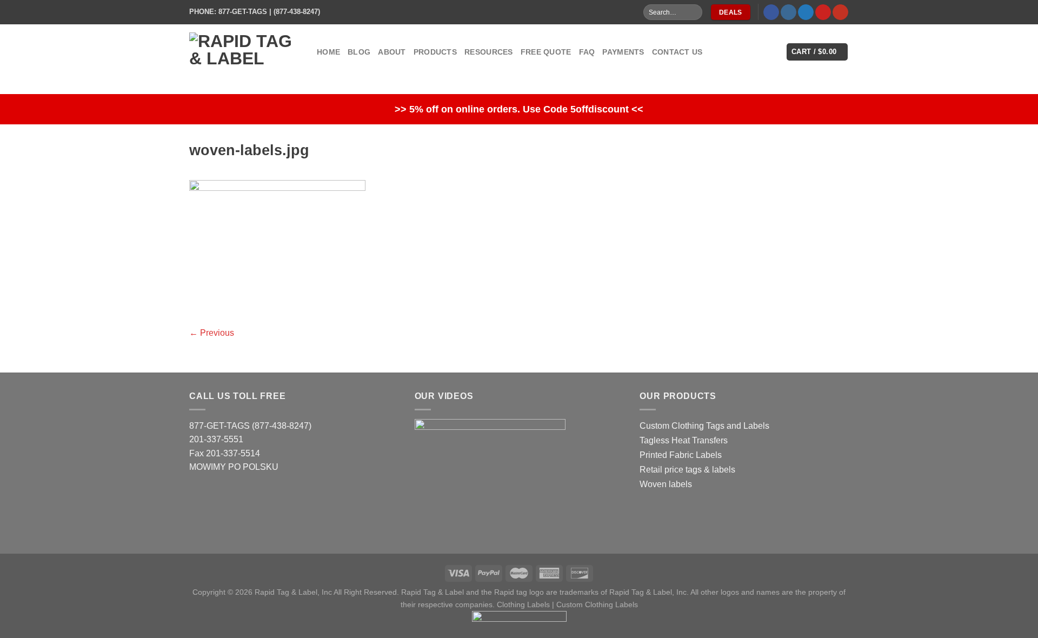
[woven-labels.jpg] (277, 245)
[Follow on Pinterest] (823, 12)
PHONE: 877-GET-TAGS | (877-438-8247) (254, 12)
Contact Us (677, 52)
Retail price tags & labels (687, 469)
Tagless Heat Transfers (684, 440)
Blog (359, 52)
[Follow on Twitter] (806, 12)
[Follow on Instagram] (788, 12)
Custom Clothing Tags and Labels (704, 425)
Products (435, 52)
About (391, 52)
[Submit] (693, 12)
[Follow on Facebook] (771, 12)
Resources (488, 52)
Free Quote (546, 52)
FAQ (587, 52)
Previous (211, 332)
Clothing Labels (523, 604)
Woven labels (666, 484)
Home (328, 52)
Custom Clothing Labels (597, 604)
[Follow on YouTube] (840, 12)
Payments (623, 52)
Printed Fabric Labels (681, 455)
